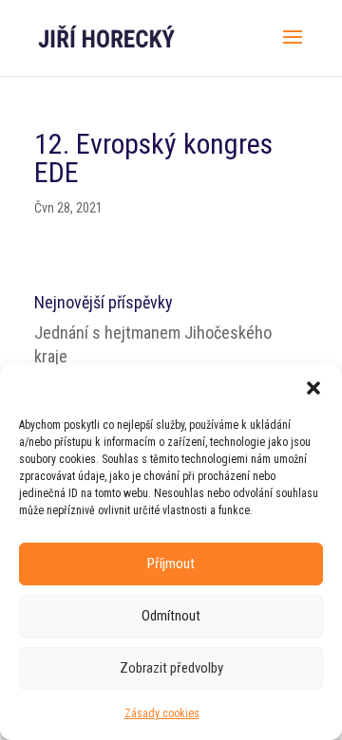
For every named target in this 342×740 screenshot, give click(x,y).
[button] (313, 388)
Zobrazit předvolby (171, 667)
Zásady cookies (162, 713)
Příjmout (171, 563)
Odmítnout (171, 615)
